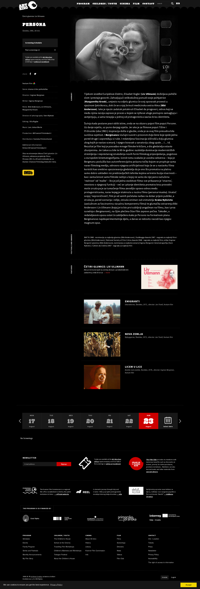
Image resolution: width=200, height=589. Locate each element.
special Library (152, 472)
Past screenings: (32, 50)
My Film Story (28, 558)
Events (25, 543)
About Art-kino (90, 539)
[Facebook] (30, 74)
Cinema (125, 4)
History (88, 543)
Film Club (120, 558)
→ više (119, 494)
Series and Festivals (30, 550)
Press (150, 546)
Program (83, 4)
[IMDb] (28, 172)
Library (88, 546)
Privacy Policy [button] (56, 585)
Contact (148, 4)
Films (119, 539)
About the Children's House (64, 558)
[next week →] (180, 421)
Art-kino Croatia (36, 576)
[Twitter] (35, 74)
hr (178, 4)
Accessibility (152, 558)
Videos (119, 554)
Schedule (26, 539)
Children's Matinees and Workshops (67, 550)
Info (86, 554)
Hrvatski (164, 577)
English (173, 577)
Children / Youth (104, 4)
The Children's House (62, 539)
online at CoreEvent (41, 62)
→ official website (61, 494)
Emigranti (132, 301)
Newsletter (152, 550)
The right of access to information (161, 562)
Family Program (29, 546)
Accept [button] (188, 585)
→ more (106, 272)
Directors (120, 546)
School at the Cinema (62, 543)
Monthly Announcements (32, 554)
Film (136, 4)
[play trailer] (123, 50)
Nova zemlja (134, 334)
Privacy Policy (153, 554)
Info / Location (153, 539)
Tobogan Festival (60, 554)
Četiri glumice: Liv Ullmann (33, 16)
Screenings (121, 543)
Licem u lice (133, 366)
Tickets (151, 543)
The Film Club (151, 460)
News (119, 550)
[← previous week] (20, 421)
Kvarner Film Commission (95, 550)
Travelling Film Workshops (64, 546)
